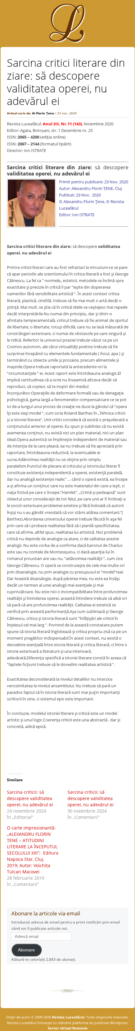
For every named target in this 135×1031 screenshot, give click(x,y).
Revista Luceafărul (67, 1017)
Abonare (26, 950)
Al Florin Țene (43, 113)
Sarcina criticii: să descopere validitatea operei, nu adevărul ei (30, 798)
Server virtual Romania (68, 1028)
